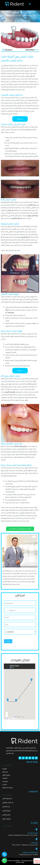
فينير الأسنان (24, 237)
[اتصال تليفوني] (4, 854)
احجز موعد (20, 119)
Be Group (21, 862)
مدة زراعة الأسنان (16, 218)
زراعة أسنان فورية (33, 215)
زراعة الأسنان (31, 205)
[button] (29, 3)
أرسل (8, 641)
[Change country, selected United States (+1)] (6, 610)
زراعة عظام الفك (9, 311)
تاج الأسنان (10, 210)
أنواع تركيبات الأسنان (20, 446)
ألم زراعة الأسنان (10, 392)
